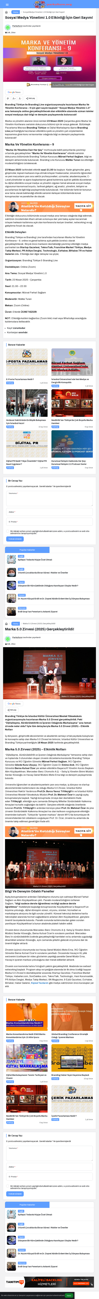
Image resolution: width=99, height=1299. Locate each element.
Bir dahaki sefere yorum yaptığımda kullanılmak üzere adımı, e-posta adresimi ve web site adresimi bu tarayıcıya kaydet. (49, 532)
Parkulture (17, 26)
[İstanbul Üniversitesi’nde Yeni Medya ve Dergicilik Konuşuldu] (72, 367)
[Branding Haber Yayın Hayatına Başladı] (72, 1063)
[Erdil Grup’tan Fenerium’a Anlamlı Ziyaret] (49, 611)
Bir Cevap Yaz (15, 480)
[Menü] (7, 4)
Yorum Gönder (15, 539)
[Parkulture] (52, 4)
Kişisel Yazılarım (39, 983)
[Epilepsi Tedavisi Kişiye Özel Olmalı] (49, 559)
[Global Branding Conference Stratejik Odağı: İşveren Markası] (72, 1022)
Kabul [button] (69, 1296)
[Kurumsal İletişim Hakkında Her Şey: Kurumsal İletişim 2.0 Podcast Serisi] (72, 449)
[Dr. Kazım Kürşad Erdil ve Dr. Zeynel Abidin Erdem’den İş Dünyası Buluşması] (49, 598)
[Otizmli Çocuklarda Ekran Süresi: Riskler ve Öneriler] (49, 572)
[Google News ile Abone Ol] (14, 92)
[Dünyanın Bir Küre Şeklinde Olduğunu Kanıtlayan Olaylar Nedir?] (49, 585)
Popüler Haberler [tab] (27, 550)
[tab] (72, 550)
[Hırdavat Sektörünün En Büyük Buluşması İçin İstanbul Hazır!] (27, 408)
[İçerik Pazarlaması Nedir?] (72, 1104)
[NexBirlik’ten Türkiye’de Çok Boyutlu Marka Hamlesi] (72, 408)
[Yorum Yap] (7, 98)
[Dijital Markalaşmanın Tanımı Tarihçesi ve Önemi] (27, 1063)
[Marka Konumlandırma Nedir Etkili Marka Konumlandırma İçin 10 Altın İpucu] (27, 1022)
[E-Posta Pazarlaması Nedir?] (27, 367)
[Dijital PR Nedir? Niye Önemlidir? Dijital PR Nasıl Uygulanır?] (27, 449)
